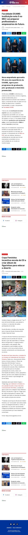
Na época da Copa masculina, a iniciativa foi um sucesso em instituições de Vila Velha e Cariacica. (14, 357)
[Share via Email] (19, 33)
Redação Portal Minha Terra (13, 27)
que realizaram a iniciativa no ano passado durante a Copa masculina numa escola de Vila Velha (13, 385)
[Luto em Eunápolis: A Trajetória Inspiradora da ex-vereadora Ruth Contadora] (6, 185)
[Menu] (2, 2)
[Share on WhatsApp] (24, 33)
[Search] (26, 2)
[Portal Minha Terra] (14, 2)
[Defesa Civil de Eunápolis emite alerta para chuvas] (6, 201)
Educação (4, 10)
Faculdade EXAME (8, 107)
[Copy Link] (14, 33)
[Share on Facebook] (4, 33)
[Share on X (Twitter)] (9, 33)
